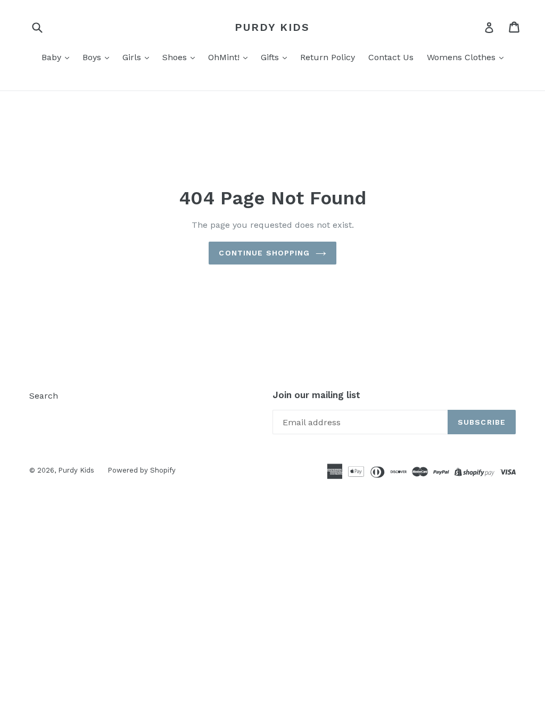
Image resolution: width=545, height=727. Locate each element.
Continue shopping (264, 253)
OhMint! (225, 57)
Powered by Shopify (142, 470)
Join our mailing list (316, 395)
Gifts (271, 57)
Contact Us (391, 57)
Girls (133, 57)
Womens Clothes (462, 57)
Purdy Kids (272, 27)
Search (43, 396)
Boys (93, 57)
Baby (53, 57)
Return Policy (327, 57)
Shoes (175, 57)
